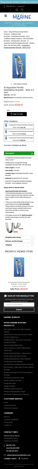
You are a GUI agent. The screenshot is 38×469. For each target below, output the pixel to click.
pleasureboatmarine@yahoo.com (19, 455)
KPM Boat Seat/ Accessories (13, 389)
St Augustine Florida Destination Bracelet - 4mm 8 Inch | (21, 139)
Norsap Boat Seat (10, 383)
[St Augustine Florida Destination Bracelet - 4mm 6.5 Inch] (19, 79)
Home (6, 402)
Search (17, 10)
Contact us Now (19, 145)
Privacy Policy (8, 422)
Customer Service (10, 405)
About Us (7, 417)
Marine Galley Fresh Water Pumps (15, 356)
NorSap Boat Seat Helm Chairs (14, 378)
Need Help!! (7, 145)
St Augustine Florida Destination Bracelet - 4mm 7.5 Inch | (21, 133)
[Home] (22, 19)
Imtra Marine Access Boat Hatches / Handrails (18, 364)
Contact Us (20, 6)
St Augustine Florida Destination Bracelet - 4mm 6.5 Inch (19, 283)
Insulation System (9, 386)
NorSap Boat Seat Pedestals (13, 361)
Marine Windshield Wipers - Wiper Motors (17, 353)
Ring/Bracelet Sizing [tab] (13, 237)
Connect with (10, 459)
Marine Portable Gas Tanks (12, 380)
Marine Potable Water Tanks (13, 345)
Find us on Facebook (11, 408)
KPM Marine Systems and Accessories (16, 394)
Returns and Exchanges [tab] (14, 241)
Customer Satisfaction (11, 419)
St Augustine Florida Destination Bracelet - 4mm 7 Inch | (21, 126)
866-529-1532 (10, 6)
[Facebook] (23, 459)
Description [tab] (9, 153)
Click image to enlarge (20, 84)
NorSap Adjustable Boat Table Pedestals (17, 359)
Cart (22, 10)
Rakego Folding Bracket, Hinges (14, 391)
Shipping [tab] (8, 245)
